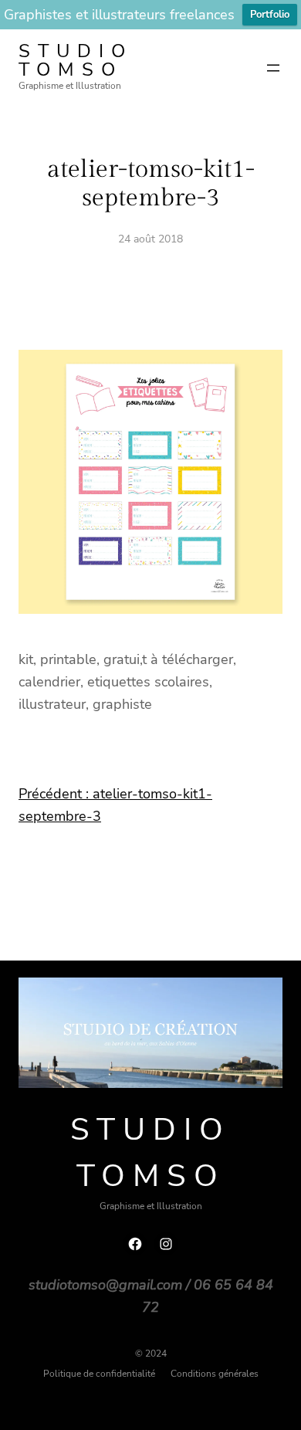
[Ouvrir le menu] (273, 68)
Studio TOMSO (76, 60)
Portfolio (269, 15)
